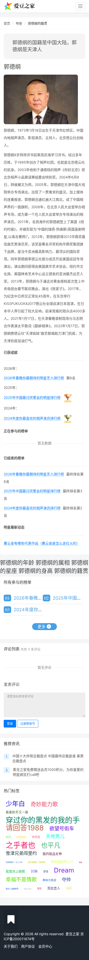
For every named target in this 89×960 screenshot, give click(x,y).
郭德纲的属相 (53, 562)
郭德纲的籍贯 (71, 570)
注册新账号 (27, 724)
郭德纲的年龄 (17, 562)
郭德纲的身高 (36, 570)
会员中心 (45, 946)
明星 (19, 23)
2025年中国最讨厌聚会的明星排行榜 (32, 397)
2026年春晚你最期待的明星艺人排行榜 (34, 378)
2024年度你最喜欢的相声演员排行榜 (32, 418)
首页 (7, 23)
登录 (10, 724)
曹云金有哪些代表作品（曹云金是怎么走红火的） (42, 543)
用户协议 (28, 946)
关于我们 (11, 946)
